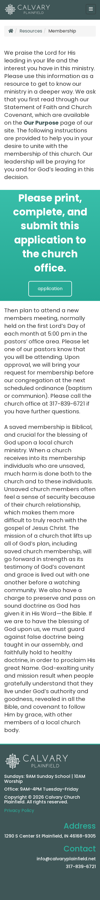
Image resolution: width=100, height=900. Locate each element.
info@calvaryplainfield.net (66, 859)
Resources (30, 31)
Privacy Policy (19, 810)
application (50, 288)
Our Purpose (41, 123)
